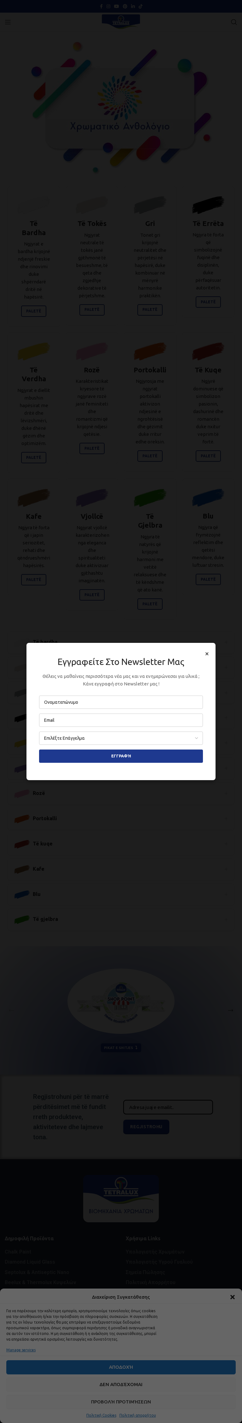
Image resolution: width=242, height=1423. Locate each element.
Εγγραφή (121, 756)
